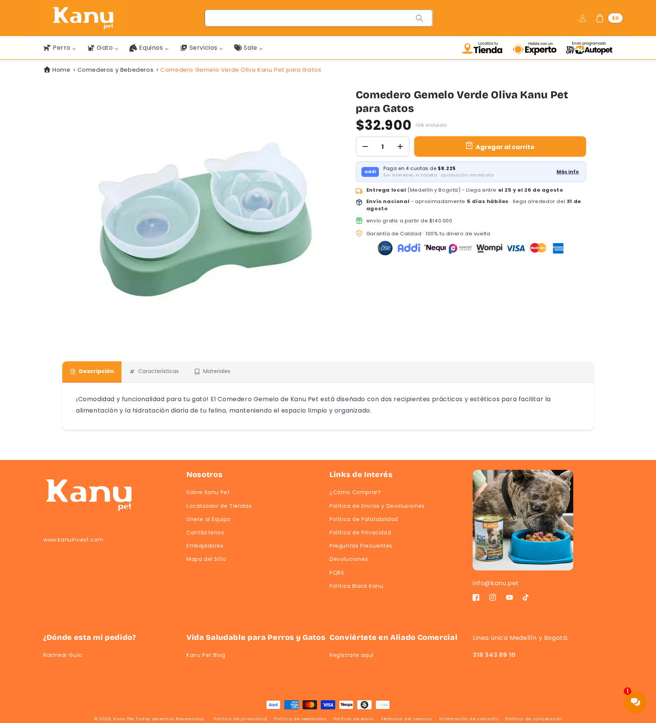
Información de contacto (468, 719)
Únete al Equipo (208, 519)
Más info (568, 172)
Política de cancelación (533, 719)
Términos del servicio (406, 719)
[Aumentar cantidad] (400, 146)
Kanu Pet (125, 719)
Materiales (216, 371)
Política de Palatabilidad (364, 519)
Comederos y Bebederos (115, 70)
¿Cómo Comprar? (355, 492)
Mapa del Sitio (206, 559)
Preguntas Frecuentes (361, 546)
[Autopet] (589, 47)
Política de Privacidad (360, 532)
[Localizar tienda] (484, 47)
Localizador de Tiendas (219, 506)
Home (61, 70)
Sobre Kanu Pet (208, 492)
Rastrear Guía (62, 655)
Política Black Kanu (356, 586)
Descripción (96, 371)
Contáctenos (205, 532)
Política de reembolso (300, 719)
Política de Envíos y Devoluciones (377, 506)
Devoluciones (349, 559)
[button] (609, 18)
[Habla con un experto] (537, 47)
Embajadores (205, 546)
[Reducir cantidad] (365, 146)
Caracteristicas (158, 371)
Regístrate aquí (352, 655)
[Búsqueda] (419, 18)
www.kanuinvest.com (73, 539)
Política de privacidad (240, 719)
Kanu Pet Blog (206, 655)
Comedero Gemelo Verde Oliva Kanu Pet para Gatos (240, 70)
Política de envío (354, 719)
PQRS (337, 573)
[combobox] (319, 18)
